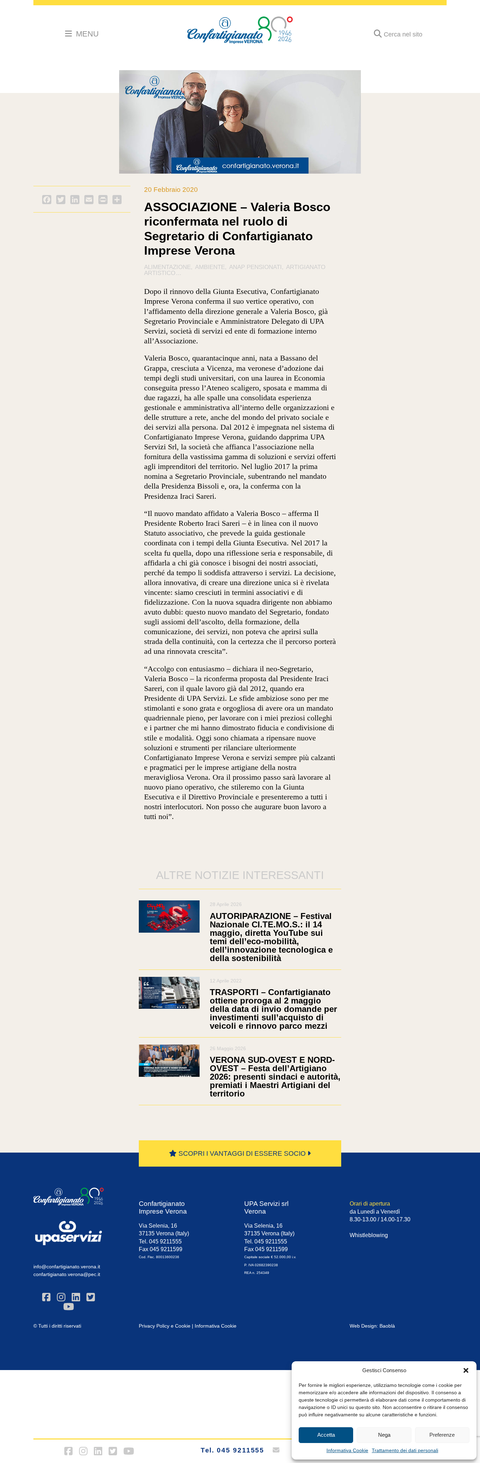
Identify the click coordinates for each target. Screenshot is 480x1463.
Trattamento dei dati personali (405, 1450)
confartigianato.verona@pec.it (66, 1274)
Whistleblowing (369, 1235)
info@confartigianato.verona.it (66, 1266)
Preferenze (442, 1435)
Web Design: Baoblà (372, 1326)
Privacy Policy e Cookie (164, 1326)
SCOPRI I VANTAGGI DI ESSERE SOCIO (242, 1153)
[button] (465, 1370)
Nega (384, 1435)
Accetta (326, 1435)
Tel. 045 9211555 (233, 1450)
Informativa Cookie (347, 1450)
